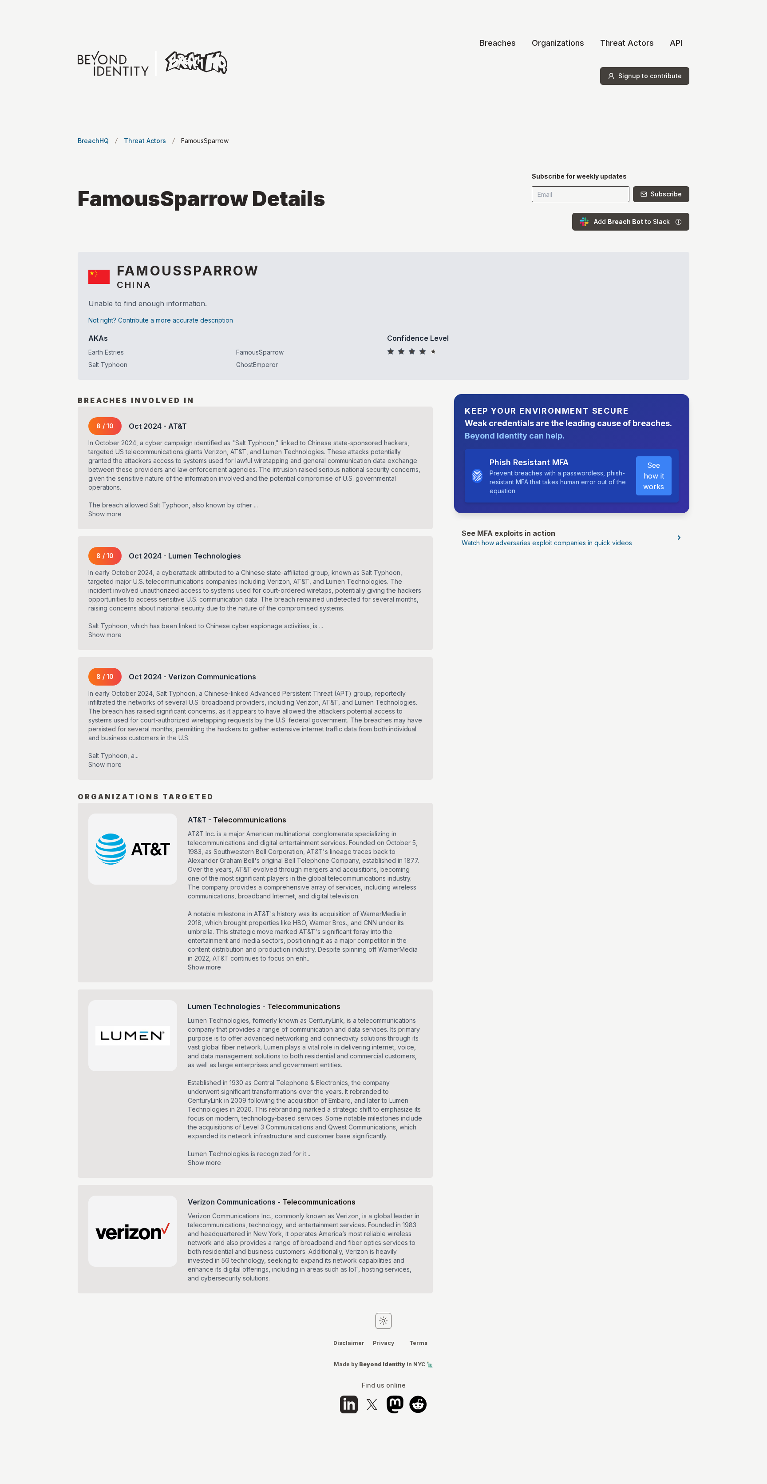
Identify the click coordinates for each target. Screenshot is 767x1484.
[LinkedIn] (349, 1404)
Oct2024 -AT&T (158, 426)
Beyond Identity (382, 1364)
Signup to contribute (650, 76)
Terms (418, 1343)
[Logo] (152, 63)
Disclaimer (348, 1343)
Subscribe (666, 194)
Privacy (383, 1343)
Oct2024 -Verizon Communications (192, 676)
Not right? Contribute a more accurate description (160, 320)
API (676, 43)
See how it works (653, 476)
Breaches (498, 43)
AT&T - (237, 819)
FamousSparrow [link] (205, 140)
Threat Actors (627, 43)
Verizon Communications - (272, 1201)
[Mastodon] (395, 1404)
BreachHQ (93, 140)
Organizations (558, 43)
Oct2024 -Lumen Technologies (185, 555)
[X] (372, 1404)
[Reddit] (418, 1404)
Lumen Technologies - (264, 1006)
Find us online (384, 1385)
